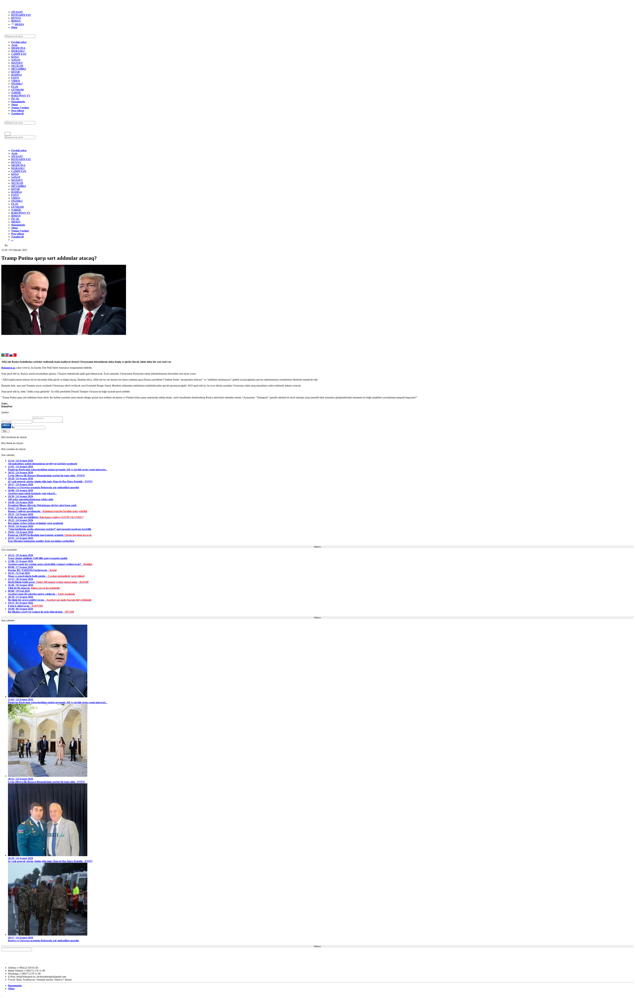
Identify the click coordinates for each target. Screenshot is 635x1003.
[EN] (7, 355)
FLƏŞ (14, 86)
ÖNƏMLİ (16, 83)
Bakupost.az (8, 367)
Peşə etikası (17, 110)
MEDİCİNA (18, 48)
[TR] (15, 355)
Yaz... (5, 431)
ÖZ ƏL (15, 98)
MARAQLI (17, 51)
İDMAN (16, 21)
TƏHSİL (16, 92)
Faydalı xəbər (19, 42)
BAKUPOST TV (20, 95)
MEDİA (19, 24)
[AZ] (3, 355)
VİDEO (15, 80)
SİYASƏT (17, 12)
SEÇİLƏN (17, 65)
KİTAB (15, 71)
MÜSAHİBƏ (18, 68)
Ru (6, 245)
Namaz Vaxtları (20, 107)
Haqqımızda (18, 101)
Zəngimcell (17, 113)
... (12, 239)
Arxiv (14, 45)
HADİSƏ (16, 74)
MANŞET (17, 63)
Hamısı (317, 547)
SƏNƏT (16, 60)
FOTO (15, 77)
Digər (14, 27)
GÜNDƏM (17, 89)
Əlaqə (14, 104)
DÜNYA (16, 18)
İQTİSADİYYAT (21, 15)
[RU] (11, 355)
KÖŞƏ (15, 57)
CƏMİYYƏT (18, 54)
